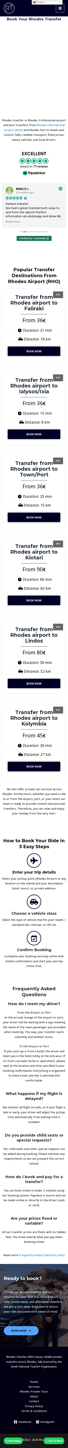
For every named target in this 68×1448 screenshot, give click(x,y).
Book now (34, 351)
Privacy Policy (34, 1406)
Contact (34, 1401)
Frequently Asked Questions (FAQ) (42, 1255)
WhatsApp (14, 1440)
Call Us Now (55, 1440)
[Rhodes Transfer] (9, 8)
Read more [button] (13, 222)
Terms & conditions (34, 1411)
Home (34, 1382)
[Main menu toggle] (60, 8)
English (40, 2)
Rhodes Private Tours (34, 1391)
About (34, 1396)
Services (34, 1386)
